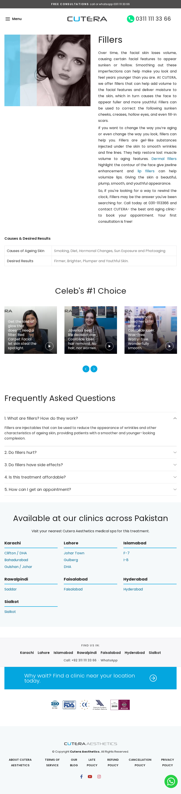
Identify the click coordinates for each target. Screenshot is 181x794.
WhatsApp (109, 660)
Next (93, 368)
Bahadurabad (16, 559)
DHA (67, 566)
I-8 (125, 559)
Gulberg (71, 559)
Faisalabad (73, 589)
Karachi (27, 652)
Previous (86, 368)
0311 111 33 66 (153, 19)
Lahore (44, 652)
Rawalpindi (87, 652)
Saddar (10, 589)
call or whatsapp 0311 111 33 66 (110, 4)
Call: (80, 660)
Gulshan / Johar (18, 566)
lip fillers (146, 171)
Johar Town (74, 553)
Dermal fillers (164, 158)
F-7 (126, 553)
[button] (8, 18)
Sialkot (10, 611)
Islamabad (63, 652)
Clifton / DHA (15, 553)
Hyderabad (133, 589)
